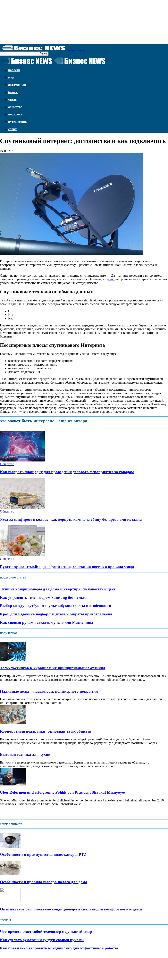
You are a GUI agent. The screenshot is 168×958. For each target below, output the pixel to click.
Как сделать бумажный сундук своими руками (42, 940)
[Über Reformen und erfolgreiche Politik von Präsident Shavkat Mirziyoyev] (13, 784)
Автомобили (17, 84)
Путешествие (17, 121)
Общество (15, 107)
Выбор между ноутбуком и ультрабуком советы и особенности (55, 605)
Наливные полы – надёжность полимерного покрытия (49, 691)
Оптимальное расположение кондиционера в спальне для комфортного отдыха (71, 909)
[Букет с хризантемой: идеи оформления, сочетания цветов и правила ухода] (22, 555)
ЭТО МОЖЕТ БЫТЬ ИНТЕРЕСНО (27, 420)
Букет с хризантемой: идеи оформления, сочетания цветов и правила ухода (67, 567)
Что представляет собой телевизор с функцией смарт (47, 931)
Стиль (12, 99)
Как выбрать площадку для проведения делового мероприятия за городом (67, 472)
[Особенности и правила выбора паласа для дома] (10, 874)
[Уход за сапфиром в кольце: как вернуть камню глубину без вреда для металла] (22, 507)
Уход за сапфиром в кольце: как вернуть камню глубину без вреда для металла (71, 519)
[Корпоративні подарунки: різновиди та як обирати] (13, 723)
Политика (15, 114)
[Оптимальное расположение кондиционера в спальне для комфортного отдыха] (10, 901)
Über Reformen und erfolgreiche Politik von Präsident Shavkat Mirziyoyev (63, 792)
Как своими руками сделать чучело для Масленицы (46, 622)
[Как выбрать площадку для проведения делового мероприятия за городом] (22, 460)
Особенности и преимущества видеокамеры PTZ (43, 854)
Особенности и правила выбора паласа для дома (43, 882)
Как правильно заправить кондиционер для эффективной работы (59, 948)
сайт (111, 279)
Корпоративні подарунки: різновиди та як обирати (45, 731)
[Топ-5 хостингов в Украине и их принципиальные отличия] (13, 660)
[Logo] (26, 64)
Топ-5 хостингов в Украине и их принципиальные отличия (52, 668)
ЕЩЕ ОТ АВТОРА (73, 420)
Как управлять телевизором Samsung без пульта (43, 597)
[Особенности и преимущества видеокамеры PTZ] (10, 846)
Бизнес (13, 92)
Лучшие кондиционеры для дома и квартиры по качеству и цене (57, 589)
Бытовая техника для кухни (25, 754)
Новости (14, 70)
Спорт (12, 129)
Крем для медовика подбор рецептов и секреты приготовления (56, 614)
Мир (11, 77)
